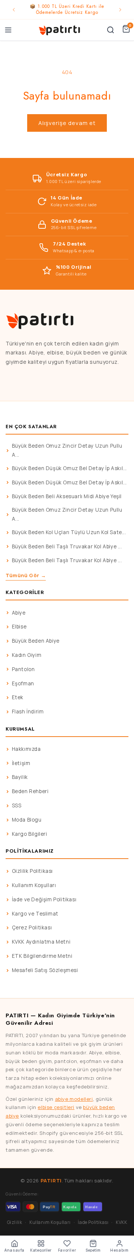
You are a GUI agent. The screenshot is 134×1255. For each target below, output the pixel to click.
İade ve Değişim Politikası (44, 899)
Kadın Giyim (27, 655)
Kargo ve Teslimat (35, 913)
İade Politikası (93, 1222)
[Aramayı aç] (110, 30)
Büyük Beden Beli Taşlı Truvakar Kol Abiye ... (67, 546)
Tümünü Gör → (26, 575)
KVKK (121, 1222)
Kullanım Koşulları (34, 885)
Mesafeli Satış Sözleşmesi (45, 970)
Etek (17, 697)
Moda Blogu (27, 819)
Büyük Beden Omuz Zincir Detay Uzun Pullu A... (67, 450)
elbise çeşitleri (56, 1107)
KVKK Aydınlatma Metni (41, 941)
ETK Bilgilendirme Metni (42, 956)
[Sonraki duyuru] (120, 9)
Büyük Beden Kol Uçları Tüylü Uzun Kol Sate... (69, 532)
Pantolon (23, 669)
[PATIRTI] (60, 30)
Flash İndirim (28, 711)
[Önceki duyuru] (14, 9)
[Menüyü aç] (8, 30)
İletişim (21, 763)
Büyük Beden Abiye (36, 640)
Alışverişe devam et (67, 123)
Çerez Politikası (32, 927)
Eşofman (23, 683)
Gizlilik (14, 1222)
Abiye (19, 612)
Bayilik (20, 777)
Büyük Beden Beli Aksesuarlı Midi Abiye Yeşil (67, 496)
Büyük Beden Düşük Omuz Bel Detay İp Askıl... (69, 468)
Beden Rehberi (30, 791)
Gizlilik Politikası (32, 871)
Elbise (19, 626)
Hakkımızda (26, 749)
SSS (17, 805)
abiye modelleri (74, 1099)
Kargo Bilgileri (29, 834)
